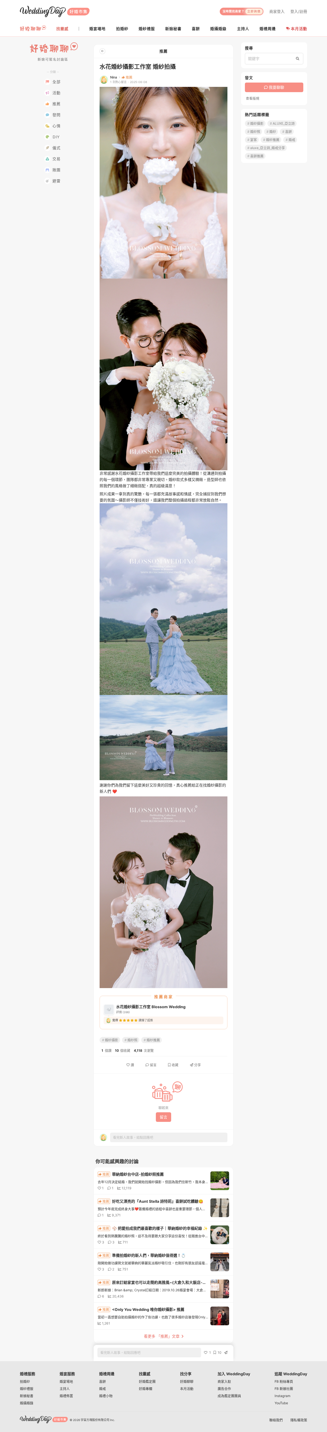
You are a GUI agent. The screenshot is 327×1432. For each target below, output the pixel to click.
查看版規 (252, 98)
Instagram (282, 1396)
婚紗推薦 (153, 1040)
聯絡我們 (276, 1420)
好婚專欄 (145, 1389)
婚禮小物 (106, 1396)
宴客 (253, 140)
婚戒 (291, 140)
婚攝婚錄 (26, 1403)
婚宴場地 (66, 1381)
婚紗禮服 (26, 1389)
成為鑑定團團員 (229, 1396)
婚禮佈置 (66, 1396)
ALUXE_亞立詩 (284, 123)
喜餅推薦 (257, 156)
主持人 (65, 1389)
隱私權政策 (298, 1420)
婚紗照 (132, 1040)
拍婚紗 (25, 1381)
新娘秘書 (26, 1396)
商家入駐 (224, 1381)
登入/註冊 (298, 11)
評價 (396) (123, 1012)
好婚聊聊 (186, 1381)
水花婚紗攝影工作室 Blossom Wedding (151, 1006)
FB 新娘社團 (284, 1389)
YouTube (281, 1403)
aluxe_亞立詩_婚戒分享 (267, 148)
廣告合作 (224, 1389)
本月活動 (299, 28)
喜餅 (288, 131)
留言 (153, 1065)
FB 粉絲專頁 (284, 1381)
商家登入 (277, 11)
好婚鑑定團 (147, 1381)
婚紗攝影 (111, 1040)
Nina (113, 77)
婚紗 (272, 131)
